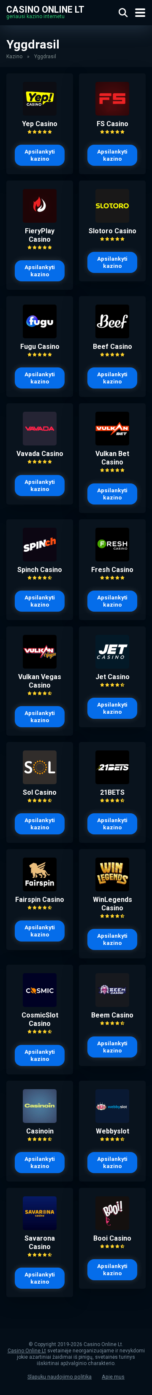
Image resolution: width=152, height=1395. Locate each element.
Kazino (14, 56)
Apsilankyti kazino (39, 155)
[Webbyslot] (112, 1121)
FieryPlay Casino (39, 235)
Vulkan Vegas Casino (39, 681)
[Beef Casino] (112, 336)
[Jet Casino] (112, 666)
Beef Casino (112, 347)
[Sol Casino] (40, 782)
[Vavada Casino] (40, 443)
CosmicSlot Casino (40, 1019)
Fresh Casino (112, 570)
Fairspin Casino (39, 900)
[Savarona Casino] (40, 1228)
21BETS (112, 792)
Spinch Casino (39, 570)
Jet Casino (112, 677)
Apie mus (113, 1376)
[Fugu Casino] (40, 336)
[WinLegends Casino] (112, 889)
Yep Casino (39, 124)
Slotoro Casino (112, 231)
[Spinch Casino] (40, 559)
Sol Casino (40, 792)
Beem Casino (112, 1015)
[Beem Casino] (112, 1005)
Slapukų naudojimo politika (59, 1376)
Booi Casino (112, 1238)
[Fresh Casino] (112, 559)
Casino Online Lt (45, 9)
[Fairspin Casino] (40, 889)
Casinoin (40, 1131)
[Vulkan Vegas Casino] (40, 666)
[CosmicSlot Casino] (40, 1005)
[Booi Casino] (112, 1228)
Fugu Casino (40, 347)
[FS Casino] (112, 113)
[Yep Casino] (40, 113)
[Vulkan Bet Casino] (112, 443)
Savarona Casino (39, 1242)
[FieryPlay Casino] (40, 220)
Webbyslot (112, 1131)
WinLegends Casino (112, 904)
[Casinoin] (40, 1121)
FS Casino (112, 124)
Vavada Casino (39, 454)
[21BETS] (112, 782)
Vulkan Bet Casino (112, 458)
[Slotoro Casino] (112, 220)
